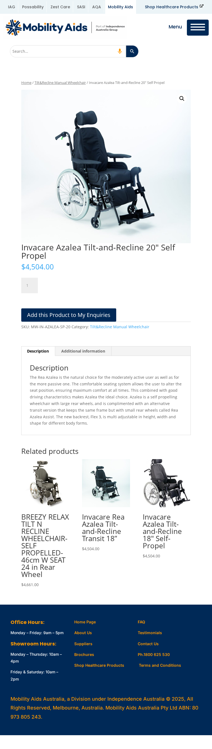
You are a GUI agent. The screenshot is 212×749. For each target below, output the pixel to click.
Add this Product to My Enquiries (68, 315)
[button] (182, 99)
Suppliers (83, 643)
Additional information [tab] (83, 351)
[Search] (132, 51)
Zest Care (60, 7)
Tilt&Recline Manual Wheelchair (60, 82)
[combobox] (68, 51)
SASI (81, 7)
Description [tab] (38, 351)
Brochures (84, 654)
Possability (33, 7)
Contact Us (148, 643)
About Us (83, 632)
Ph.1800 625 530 (154, 654)
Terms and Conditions (160, 665)
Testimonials (150, 632)
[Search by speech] (119, 51)
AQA (96, 7)
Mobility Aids (120, 7)
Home (26, 82)
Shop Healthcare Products (171, 7)
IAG (11, 7)
